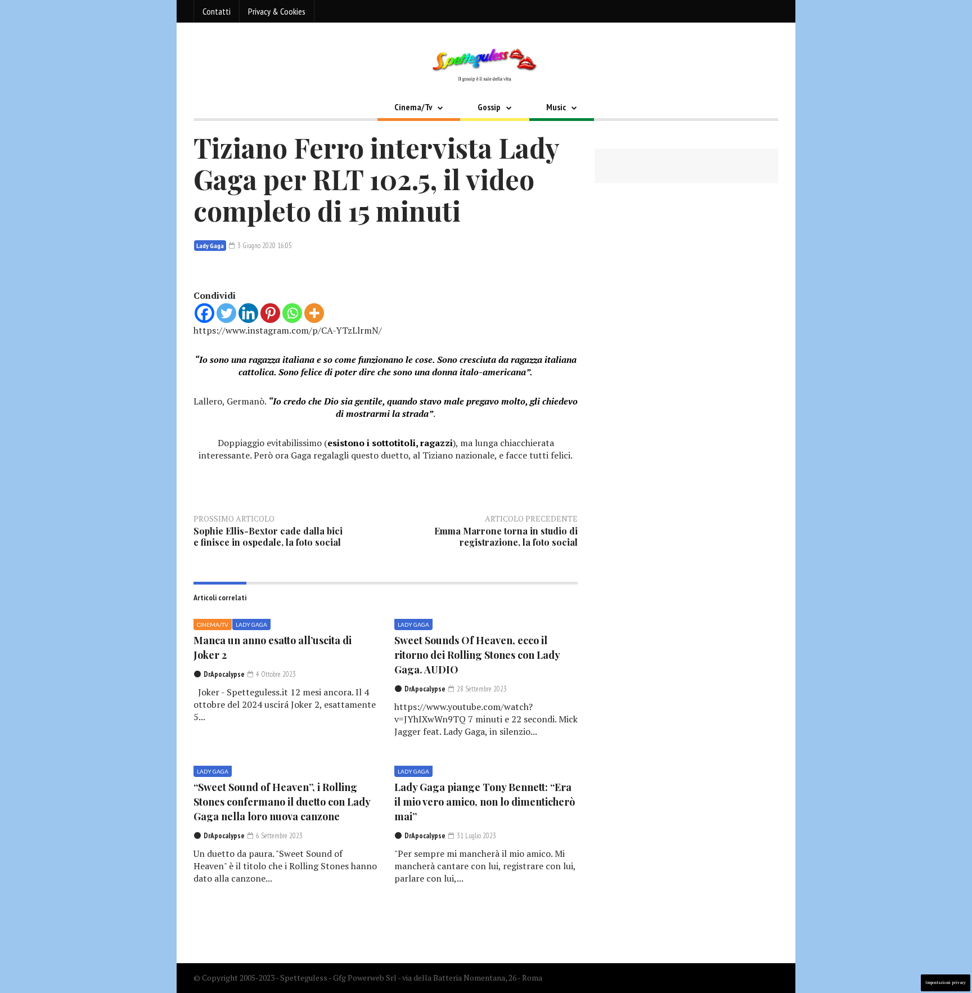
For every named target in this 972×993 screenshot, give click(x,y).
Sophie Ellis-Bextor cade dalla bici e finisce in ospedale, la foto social (268, 536)
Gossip (489, 107)
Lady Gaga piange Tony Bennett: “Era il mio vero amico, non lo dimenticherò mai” (484, 801)
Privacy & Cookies (276, 11)
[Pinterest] (270, 313)
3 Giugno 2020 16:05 (264, 245)
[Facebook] (204, 313)
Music (556, 107)
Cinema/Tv (413, 107)
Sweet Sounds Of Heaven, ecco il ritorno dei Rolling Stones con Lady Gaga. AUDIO (477, 654)
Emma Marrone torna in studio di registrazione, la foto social (506, 536)
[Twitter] (226, 313)
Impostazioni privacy (945, 982)
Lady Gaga (210, 245)
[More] (314, 313)
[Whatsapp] (292, 313)
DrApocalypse (224, 674)
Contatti (216, 11)
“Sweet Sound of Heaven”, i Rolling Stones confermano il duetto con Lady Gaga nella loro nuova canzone (282, 801)
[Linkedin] (248, 313)
